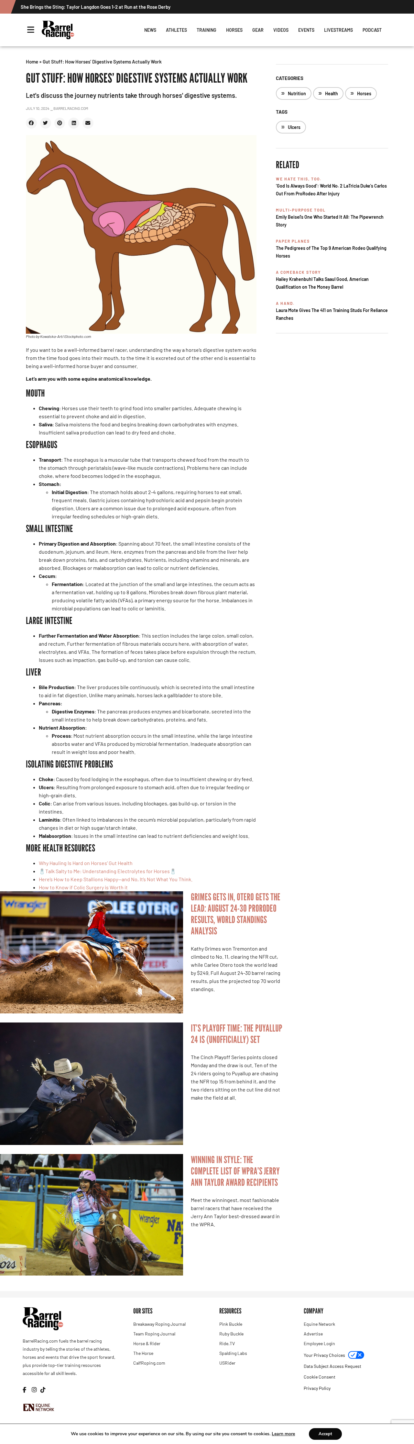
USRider (227, 1363)
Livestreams (338, 30)
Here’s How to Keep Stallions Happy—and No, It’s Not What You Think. (115, 879)
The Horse (143, 1353)
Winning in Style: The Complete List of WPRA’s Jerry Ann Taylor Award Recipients (235, 1171)
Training (206, 30)
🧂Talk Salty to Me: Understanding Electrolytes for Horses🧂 (107, 871)
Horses (234, 30)
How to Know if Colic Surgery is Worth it (83, 887)
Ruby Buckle (231, 1333)
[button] (31, 123)
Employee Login (319, 1343)
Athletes (176, 30)
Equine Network (319, 1324)
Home (32, 61)
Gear (258, 30)
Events (306, 30)
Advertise (313, 1333)
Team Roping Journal (154, 1333)
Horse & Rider (146, 1343)
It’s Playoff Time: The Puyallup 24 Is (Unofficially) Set (236, 1033)
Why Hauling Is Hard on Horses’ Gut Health (86, 863)
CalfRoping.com (149, 1363)
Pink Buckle (230, 1324)
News (150, 30)
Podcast (372, 30)
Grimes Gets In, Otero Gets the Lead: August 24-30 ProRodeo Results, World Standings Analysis (235, 914)
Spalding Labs (233, 1353)
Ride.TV (227, 1343)
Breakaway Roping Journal (159, 1324)
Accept (325, 1434)
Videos (281, 30)
